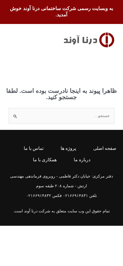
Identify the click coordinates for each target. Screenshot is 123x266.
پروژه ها (68, 148)
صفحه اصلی (104, 148)
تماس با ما (33, 148)
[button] (13, 40)
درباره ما (82, 159)
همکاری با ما (45, 159)
